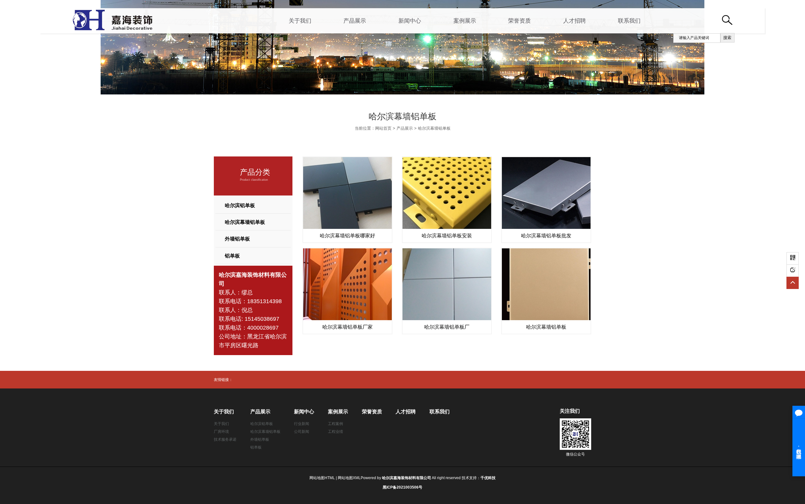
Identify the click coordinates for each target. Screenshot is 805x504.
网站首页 (383, 128)
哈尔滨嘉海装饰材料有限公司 (406, 478)
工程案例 (335, 424)
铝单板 (232, 255)
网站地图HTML (322, 478)
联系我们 (629, 21)
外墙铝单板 (237, 238)
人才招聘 (574, 21)
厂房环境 (221, 431)
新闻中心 (409, 21)
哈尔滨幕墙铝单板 (434, 128)
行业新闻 (301, 424)
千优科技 (488, 478)
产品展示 (354, 21)
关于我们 (300, 21)
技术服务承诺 (225, 439)
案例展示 (464, 21)
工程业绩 (335, 431)
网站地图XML (349, 478)
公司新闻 (301, 431)
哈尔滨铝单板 (240, 205)
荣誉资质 (519, 21)
